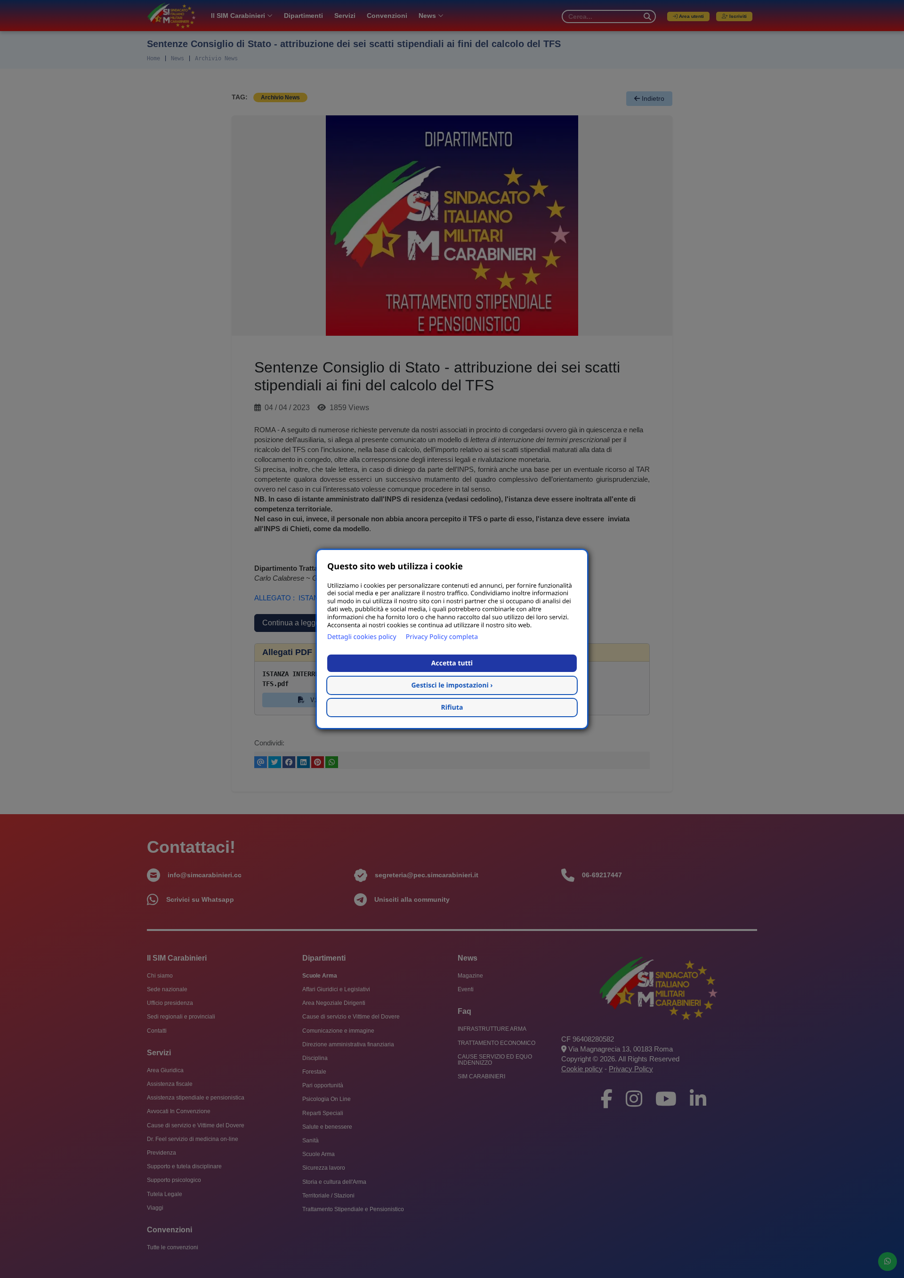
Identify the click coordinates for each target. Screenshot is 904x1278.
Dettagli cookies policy (361, 636)
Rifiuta (452, 707)
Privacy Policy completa (442, 636)
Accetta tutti (452, 663)
